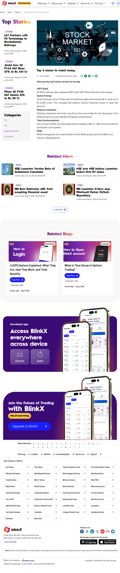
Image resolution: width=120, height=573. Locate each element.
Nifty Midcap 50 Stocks (42, 474)
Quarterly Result (11, 131)
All (5, 120)
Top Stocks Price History (71, 493)
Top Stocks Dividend (41, 493)
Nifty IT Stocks (39, 480)
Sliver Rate (38, 519)
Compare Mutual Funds (71, 512)
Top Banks (38, 512)
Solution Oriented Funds (43, 506)
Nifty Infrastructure (98, 486)
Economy (8, 136)
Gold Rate (9, 519)
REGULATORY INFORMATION (44, 564)
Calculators (95, 506)
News (10, 12)
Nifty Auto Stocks (69, 480)
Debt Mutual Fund (97, 499)
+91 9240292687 (10, 542)
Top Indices (38, 467)
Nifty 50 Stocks (39, 486)
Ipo (5, 125)
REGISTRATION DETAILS (12, 564)
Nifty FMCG (95, 480)
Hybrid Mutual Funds (13, 506)
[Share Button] (81, 76)
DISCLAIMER (27, 564)
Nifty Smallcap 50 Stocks (71, 474)
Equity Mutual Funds (70, 499)
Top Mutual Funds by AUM (43, 499)
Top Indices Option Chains (100, 467)
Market (18, 12)
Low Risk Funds (68, 506)
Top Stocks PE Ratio (13, 493)
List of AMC (10, 499)
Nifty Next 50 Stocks (13, 474)
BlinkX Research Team (68, 76)
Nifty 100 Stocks (68, 486)
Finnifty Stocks (11, 480)
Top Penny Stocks (97, 493)
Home (2, 12)
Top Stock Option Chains (71, 467)
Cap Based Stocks (97, 512)
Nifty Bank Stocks (97, 474)
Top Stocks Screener (13, 512)
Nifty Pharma (10, 486)
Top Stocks (10, 467)
